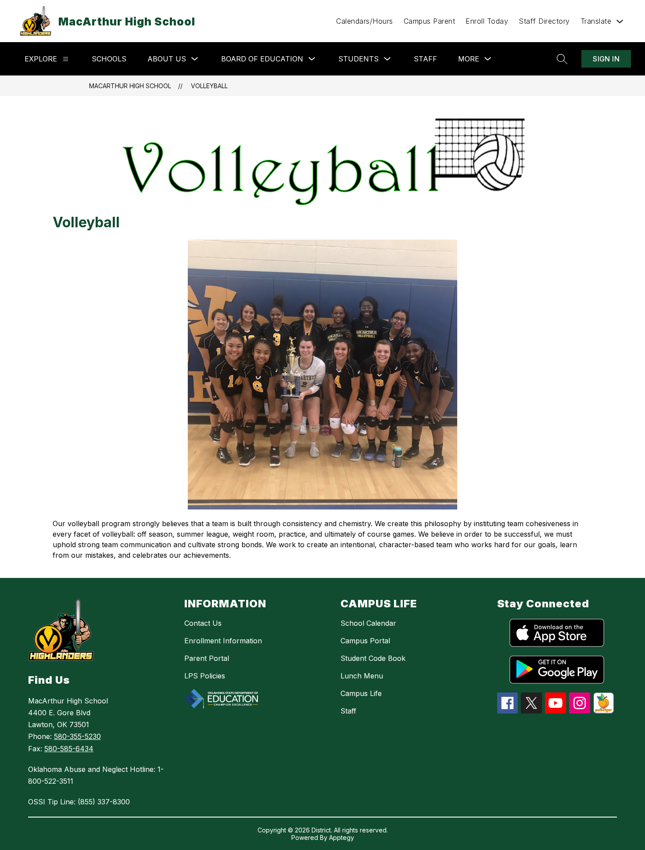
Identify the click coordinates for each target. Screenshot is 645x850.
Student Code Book (372, 658)
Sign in (606, 58)
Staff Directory (544, 21)
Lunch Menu (361, 675)
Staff (425, 58)
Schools (109, 58)
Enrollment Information (223, 640)
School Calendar (368, 623)
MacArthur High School (130, 86)
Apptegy (341, 837)
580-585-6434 (68, 748)
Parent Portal (206, 658)
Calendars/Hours (364, 21)
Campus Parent (429, 21)
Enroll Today (487, 21)
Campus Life (361, 693)
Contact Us (203, 623)
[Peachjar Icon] (603, 711)
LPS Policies (204, 675)
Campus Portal (365, 640)
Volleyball (209, 86)
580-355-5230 (77, 736)
